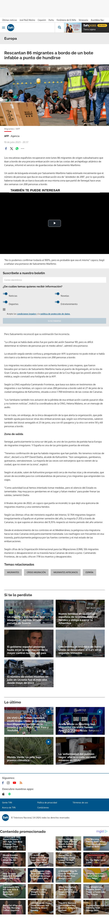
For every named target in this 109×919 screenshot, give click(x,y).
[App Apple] (4, 794)
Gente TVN (7, 802)
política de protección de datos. (55, 314)
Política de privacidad (47, 802)
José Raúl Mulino (27, 20)
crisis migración (36, 572)
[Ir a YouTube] (15, 783)
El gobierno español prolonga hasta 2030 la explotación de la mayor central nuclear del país (27, 649)
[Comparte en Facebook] (6, 148)
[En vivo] (84, 25)
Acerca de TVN (8, 807)
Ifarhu (51, 20)
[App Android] (10, 794)
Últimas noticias (9, 20)
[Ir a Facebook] (3, 783)
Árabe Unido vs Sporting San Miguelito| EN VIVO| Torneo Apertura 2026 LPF (76, 727)
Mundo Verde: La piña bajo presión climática (24, 759)
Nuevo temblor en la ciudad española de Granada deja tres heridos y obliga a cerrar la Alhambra (78, 618)
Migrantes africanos (66, 572)
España (89, 572)
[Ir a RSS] (21, 783)
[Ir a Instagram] (9, 783)
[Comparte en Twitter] (11, 148)
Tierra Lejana (89, 29)
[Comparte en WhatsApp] (17, 148)
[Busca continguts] (59, 28)
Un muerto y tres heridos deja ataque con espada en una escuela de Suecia (26, 620)
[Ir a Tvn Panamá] (31, 27)
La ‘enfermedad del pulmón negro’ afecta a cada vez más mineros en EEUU (77, 757)
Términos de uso (80, 802)
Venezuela (83, 20)
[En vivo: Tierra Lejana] (73, 28)
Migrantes (13, 572)
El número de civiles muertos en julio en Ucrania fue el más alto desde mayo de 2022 (27, 679)
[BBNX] (5, 817)
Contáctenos (43, 807)
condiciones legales (26, 314)
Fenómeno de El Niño (66, 20)
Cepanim (42, 20)
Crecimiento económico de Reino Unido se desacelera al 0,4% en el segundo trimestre (80, 649)
